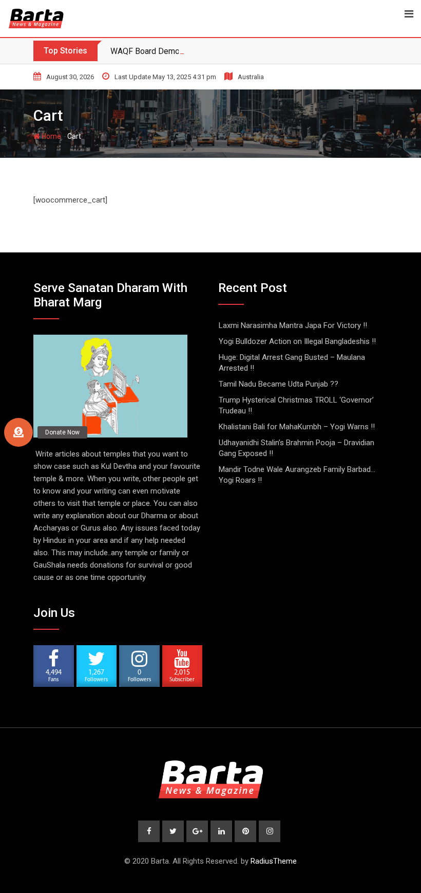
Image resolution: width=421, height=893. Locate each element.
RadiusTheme (274, 861)
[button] (18, 432)
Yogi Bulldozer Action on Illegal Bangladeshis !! (297, 341)
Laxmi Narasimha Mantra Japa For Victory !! (293, 325)
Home (50, 136)
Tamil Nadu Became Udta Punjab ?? (278, 384)
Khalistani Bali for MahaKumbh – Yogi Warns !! (297, 426)
